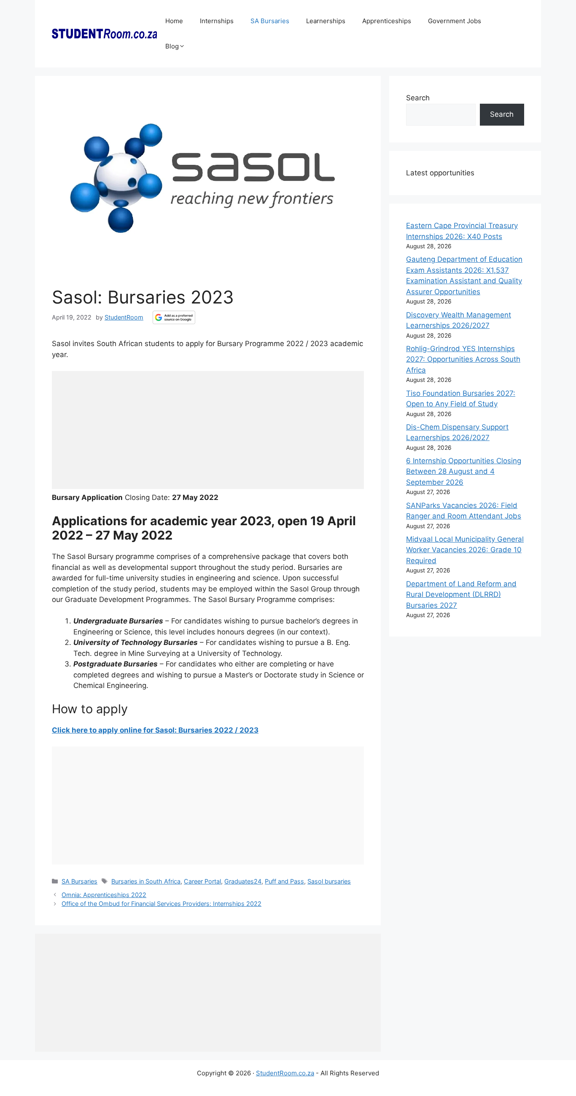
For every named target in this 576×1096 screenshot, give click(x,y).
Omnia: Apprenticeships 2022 (104, 894)
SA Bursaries (269, 21)
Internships (217, 21)
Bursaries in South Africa (145, 881)
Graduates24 (242, 881)
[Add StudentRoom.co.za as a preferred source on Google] (174, 317)
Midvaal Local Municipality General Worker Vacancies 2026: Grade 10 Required (465, 550)
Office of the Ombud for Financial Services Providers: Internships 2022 (161, 903)
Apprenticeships (386, 21)
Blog (172, 46)
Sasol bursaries (329, 881)
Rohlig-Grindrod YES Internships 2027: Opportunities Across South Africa (463, 359)
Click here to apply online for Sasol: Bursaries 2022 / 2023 (155, 730)
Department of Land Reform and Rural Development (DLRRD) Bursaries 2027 (461, 595)
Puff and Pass (284, 881)
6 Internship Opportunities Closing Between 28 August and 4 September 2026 (463, 471)
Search (418, 98)
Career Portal (202, 881)
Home (174, 21)
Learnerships (325, 21)
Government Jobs (454, 21)
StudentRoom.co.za (285, 1073)
